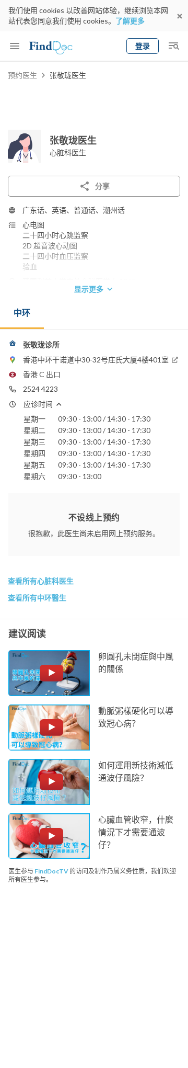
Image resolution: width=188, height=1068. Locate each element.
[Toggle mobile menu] (14, 46)
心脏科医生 (68, 152)
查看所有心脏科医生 (41, 580)
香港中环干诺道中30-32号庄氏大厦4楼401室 (96, 359)
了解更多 (130, 20)
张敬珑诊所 (41, 344)
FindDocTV (51, 871)
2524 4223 (40, 388)
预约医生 (22, 75)
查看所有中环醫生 (37, 597)
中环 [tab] (22, 312)
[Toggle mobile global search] (173, 46)
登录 (142, 45)
